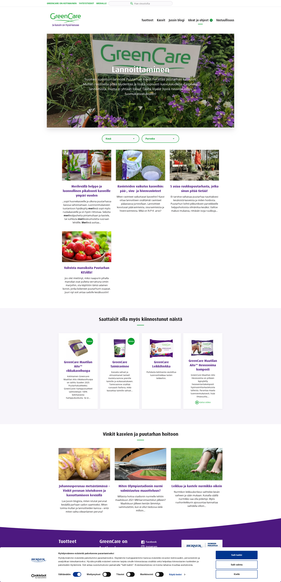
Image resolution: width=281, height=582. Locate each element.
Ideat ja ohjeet (198, 20)
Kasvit (161, 20)
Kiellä (237, 574)
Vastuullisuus (225, 20)
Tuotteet (147, 20)
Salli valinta (237, 564)
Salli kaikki (236, 555)
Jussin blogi (177, 20)
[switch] (107, 574)
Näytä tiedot (175, 574)
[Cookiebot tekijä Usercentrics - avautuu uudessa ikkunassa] (39, 576)
